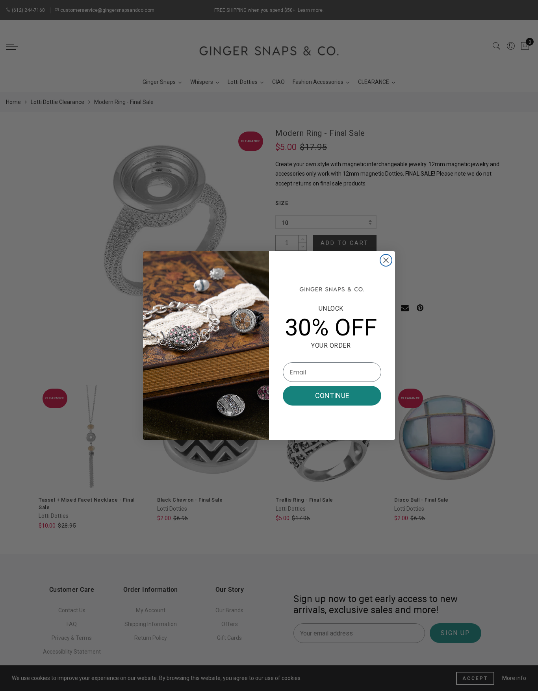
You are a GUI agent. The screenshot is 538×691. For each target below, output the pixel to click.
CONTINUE (332, 395)
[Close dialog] (386, 260)
